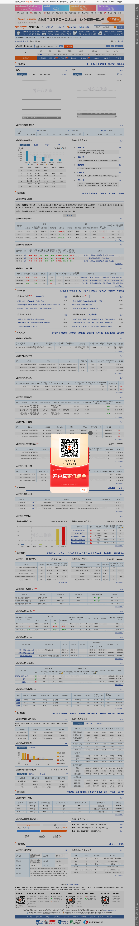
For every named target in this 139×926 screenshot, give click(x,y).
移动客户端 (29, 2)
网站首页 (18, 2)
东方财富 (36, 2)
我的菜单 (104, 2)
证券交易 (112, 2)
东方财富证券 (54, 2)
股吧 (85, 2)
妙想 (71, 2)
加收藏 (23, 2)
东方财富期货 (64, 2)
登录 (98, 2)
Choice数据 (78, 2)
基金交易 (119, 2)
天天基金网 (45, 2)
